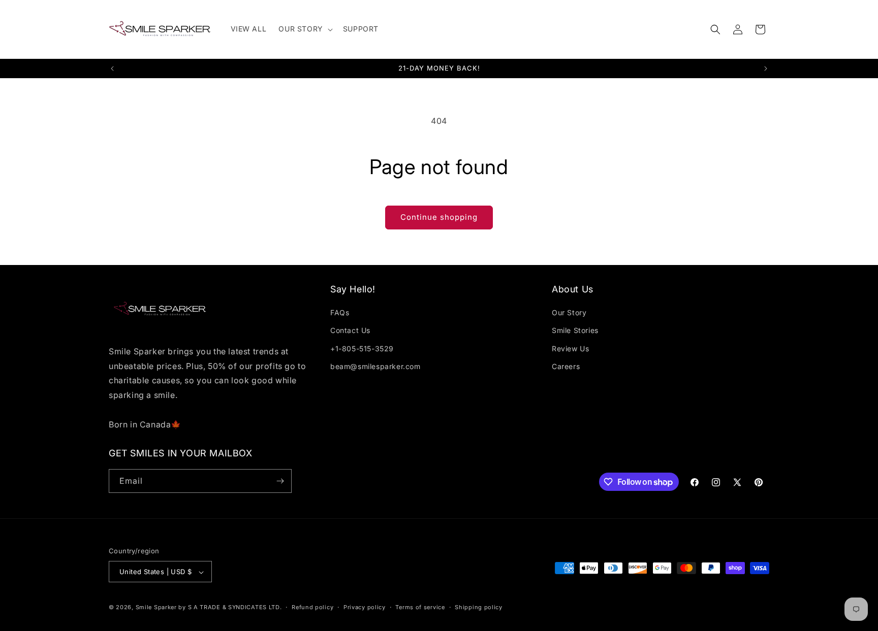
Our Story (569, 312)
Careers (566, 366)
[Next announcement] (766, 68)
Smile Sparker (156, 607)
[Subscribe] (280, 481)
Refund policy (312, 607)
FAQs (339, 312)
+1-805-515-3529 (362, 348)
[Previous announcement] (112, 68)
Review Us (570, 348)
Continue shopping (439, 217)
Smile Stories (575, 330)
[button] (304, 29)
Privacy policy (364, 607)
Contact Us (350, 330)
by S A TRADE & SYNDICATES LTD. (229, 607)
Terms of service (420, 607)
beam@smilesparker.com (375, 366)
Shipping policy (479, 607)
